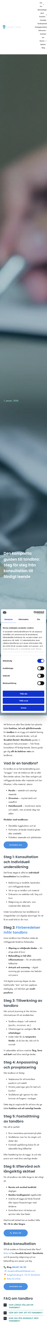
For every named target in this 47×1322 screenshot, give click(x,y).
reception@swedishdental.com (21, 1271)
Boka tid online (13, 1278)
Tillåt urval (23, 701)
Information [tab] (23, 619)
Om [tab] (38, 619)
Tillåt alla (23, 694)
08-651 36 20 (19, 1267)
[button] (23, 1306)
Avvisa (23, 708)
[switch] (40, 668)
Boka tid (7, 1253)
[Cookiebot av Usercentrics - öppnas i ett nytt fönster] (33, 612)
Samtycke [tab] (8, 619)
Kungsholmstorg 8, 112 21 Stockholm (23, 1274)
